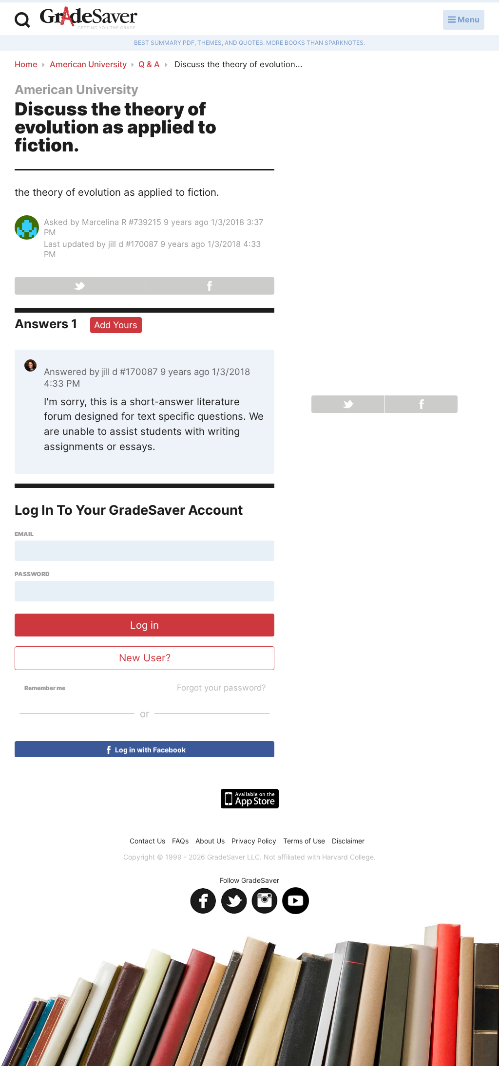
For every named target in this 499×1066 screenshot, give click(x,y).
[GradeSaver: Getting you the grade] (88, 19)
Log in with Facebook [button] (150, 750)
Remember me (44, 688)
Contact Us (147, 841)
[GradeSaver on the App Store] (250, 798)
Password (32, 574)
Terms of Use (304, 841)
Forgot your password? (221, 687)
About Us (210, 841)
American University (88, 64)
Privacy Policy (253, 841)
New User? (145, 658)
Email (24, 534)
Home (26, 64)
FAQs (180, 841)
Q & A (149, 64)
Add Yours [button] (115, 324)
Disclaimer (348, 841)
